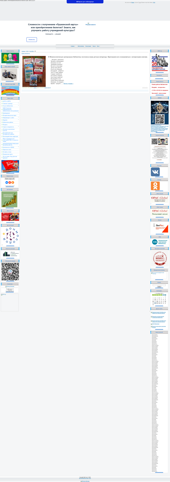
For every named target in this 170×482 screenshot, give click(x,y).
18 (157, 301)
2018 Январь (155, 334)
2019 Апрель (154, 354)
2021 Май (154, 387)
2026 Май (154, 467)
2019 (27, 51)
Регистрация (88, 46)
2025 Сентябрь (155, 456)
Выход (94, 46)
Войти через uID (9, 178)
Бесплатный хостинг (83, 478)
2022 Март (154, 400)
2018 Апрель (154, 338)
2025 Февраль (155, 447)
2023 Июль (154, 422)
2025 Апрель (154, 450)
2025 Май (154, 451)
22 (165, 301)
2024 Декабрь (155, 444)
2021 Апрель (154, 386)
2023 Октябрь (155, 426)
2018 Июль (154, 342)
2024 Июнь (154, 436)
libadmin (35, 87)
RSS (154, 2)
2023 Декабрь (155, 428)
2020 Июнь (154, 373)
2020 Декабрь (155, 381)
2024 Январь (155, 430)
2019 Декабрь (155, 365)
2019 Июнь (154, 357)
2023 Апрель (154, 418)
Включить (24, 0)
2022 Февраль (155, 399)
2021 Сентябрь (155, 393)
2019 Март (154, 353)
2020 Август (154, 375)
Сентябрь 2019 (159, 293)
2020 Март (154, 369)
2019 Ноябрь (155, 363)
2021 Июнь (154, 389)
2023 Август (154, 423)
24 (155, 303)
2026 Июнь (154, 468)
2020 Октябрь (155, 378)
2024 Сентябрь (155, 440)
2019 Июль (154, 358)
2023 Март (154, 416)
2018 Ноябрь (155, 347)
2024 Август (154, 439)
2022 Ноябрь (155, 411)
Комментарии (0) (47, 87)
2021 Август (154, 391)
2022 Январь (155, 398)
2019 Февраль (155, 351)
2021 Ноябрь (155, 395)
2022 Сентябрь (155, 408)
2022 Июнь (154, 404)
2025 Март (154, 448)
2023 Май (154, 419)
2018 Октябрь (155, 346)
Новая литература (26, 53)
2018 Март (154, 337)
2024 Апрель (154, 434)
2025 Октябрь (155, 457)
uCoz (90, 478)
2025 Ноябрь (155, 459)
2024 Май (154, 435)
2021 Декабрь (155, 396)
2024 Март (154, 432)
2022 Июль (154, 406)
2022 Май (154, 403)
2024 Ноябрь (155, 443)
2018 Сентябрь (155, 345)
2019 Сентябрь (155, 361)
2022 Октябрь (155, 410)
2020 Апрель (154, 370)
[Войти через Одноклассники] (12, 182)
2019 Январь (155, 350)
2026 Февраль (155, 463)
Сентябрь (31, 51)
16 (153, 301)
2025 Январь (155, 446)
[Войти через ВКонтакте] (6, 182)
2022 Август (154, 407)
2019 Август (154, 359)
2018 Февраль (155, 335)
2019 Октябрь (155, 362)
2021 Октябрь (155, 394)
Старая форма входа (10, 185)
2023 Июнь (154, 420)
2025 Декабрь (155, 460)
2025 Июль (154, 454)
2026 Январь (155, 461)
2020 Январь (155, 366)
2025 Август (154, 455)
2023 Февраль (155, 415)
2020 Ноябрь (155, 379)
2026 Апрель (154, 465)
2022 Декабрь (155, 412)
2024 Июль (154, 438)
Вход (98, 46)
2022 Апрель (154, 402)
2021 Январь (155, 382)
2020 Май (154, 371)
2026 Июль (154, 469)
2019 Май (154, 355)
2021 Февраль (155, 383)
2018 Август (154, 343)
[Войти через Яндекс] (9, 182)
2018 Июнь (154, 341)
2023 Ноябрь (155, 427)
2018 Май (154, 339)
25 (157, 303)
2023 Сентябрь (155, 424)
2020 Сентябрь (155, 377)
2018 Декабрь (155, 349)
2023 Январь (155, 414)
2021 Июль (154, 390)
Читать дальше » (68, 83)
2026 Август (154, 471)
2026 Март (154, 464)
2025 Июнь (154, 452)
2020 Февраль (155, 367)
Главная (72, 46)
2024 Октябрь (155, 442)
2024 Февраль (155, 431)
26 (159, 303)
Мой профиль (81, 46)
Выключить (18, 0)
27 (161, 303)
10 (155, 299)
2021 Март (154, 385)
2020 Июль (154, 374)
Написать (32, 39)
